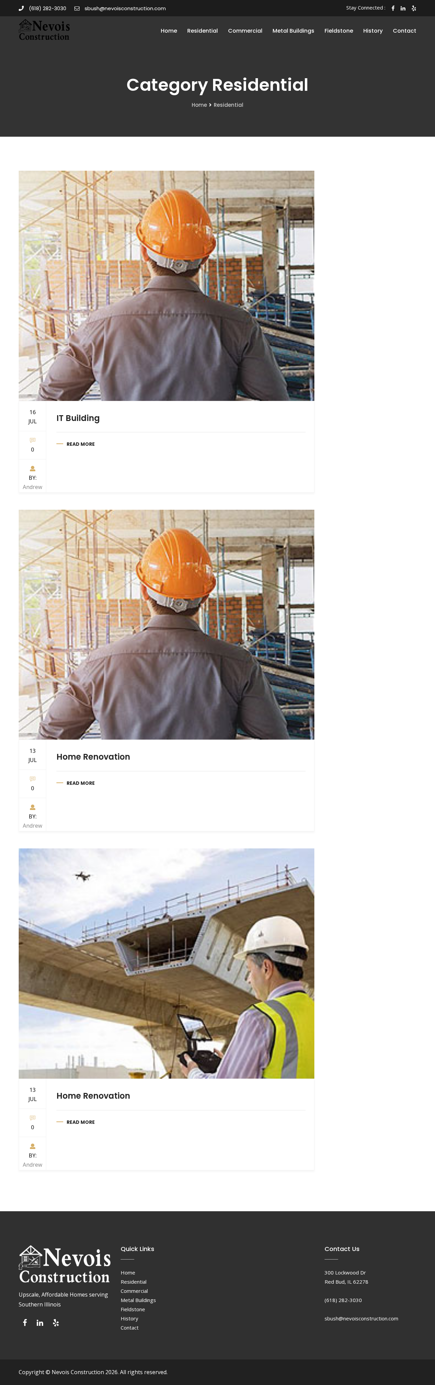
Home (169, 31)
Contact (404, 31)
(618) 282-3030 (47, 8)
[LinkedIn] (40, 1324)
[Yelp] (56, 1324)
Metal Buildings (293, 31)
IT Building (78, 418)
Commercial (245, 31)
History (373, 31)
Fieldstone (339, 31)
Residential (202, 31)
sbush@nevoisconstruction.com (125, 8)
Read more (81, 444)
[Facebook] (25, 1324)
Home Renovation (93, 756)
